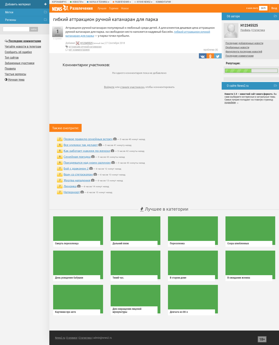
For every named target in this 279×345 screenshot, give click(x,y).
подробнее (230, 102)
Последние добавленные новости (244, 43)
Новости (77, 2)
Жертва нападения (77, 180)
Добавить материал (18, 4)
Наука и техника (98, 2)
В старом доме (178, 277)
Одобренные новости (237, 47)
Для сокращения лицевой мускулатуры (127, 310)
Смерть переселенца (67, 243)
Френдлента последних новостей (243, 51)
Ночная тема (15, 79)
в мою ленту (252, 8)
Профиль (245, 30)
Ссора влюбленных (238, 243)
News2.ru (60, 337)
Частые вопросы (15, 74)
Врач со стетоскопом (78, 174)
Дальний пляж (121, 243)
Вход (274, 8)
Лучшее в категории (166, 209)
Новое (125, 8)
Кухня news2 (144, 2)
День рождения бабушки (69, 277)
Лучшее (102, 8)
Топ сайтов (12, 57)
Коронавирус (59, 2)
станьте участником (132, 86)
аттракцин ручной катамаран (85, 46)
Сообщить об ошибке (18, 52)
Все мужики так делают (81, 145)
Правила (10, 68)
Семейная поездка (77, 156)
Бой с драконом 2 (76, 168)
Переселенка (177, 243)
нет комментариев (79, 49)
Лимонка (70, 186)
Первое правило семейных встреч (88, 139)
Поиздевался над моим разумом (87, 162)
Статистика (258, 30)
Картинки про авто (65, 311)
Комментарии (163, 2)
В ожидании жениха (238, 277)
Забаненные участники (19, 63)
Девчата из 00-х (179, 311)
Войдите (109, 86)
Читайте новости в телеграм (23, 46)
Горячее (113, 8)
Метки (9, 12)
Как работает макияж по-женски (87, 150)
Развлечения (122, 2)
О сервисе (71, 337)
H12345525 (86, 43)
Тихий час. (118, 277)
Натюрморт (72, 192)
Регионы (10, 20)
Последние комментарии (239, 55)
